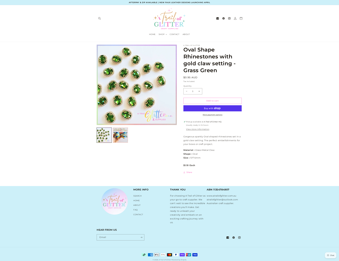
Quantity (187, 86)
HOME (136, 200)
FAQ (135, 210)
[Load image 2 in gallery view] (120, 135)
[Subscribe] (141, 237)
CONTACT (138, 214)
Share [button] (189, 172)
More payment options (212, 115)
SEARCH (137, 196)
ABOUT (137, 205)
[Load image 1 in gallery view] (104, 135)
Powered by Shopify (178, 260)
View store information (197, 129)
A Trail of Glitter (165, 260)
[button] (99, 18)
